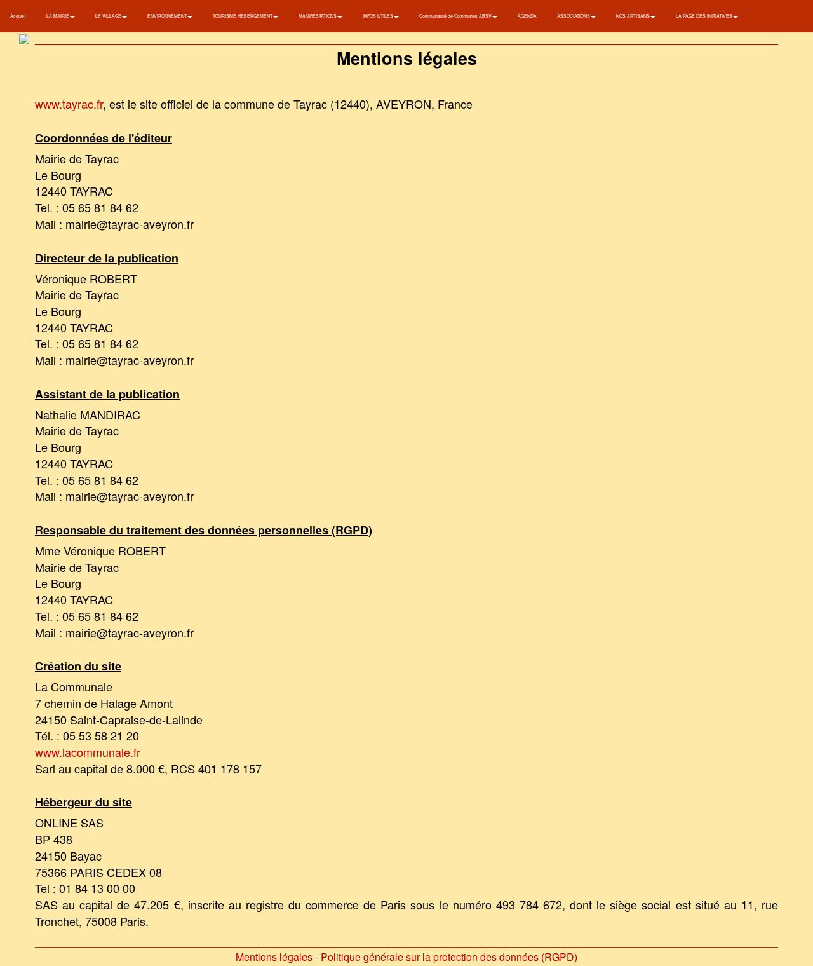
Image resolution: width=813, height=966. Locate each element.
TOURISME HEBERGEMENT (243, 16)
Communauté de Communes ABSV (456, 16)
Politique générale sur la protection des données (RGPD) (449, 956)
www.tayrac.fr (69, 103)
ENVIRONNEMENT (167, 16)
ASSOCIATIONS (574, 16)
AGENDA (527, 16)
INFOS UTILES (378, 16)
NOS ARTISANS (633, 16)
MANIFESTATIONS (318, 16)
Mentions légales (274, 956)
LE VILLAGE (109, 16)
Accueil (18, 16)
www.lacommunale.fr (87, 752)
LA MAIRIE (58, 16)
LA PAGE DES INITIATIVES (705, 16)
